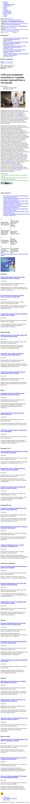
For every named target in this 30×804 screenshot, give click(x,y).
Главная (5, 1)
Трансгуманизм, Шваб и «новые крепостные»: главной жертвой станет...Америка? (13, 277)
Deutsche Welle (20, 21)
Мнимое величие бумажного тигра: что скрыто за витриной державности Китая (14, 758)
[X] (6, 183)
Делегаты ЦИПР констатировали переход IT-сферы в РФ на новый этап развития (14, 452)
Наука (4, 8)
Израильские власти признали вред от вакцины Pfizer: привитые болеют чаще (13, 682)
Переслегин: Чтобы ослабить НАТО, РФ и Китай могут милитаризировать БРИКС (15, 42)
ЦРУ (23, 26)
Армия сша (9, 27)
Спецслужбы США (9, 26)
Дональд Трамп (16, 23)
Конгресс (16, 26)
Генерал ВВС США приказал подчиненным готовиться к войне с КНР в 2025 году (12, 354)
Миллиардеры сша (4, 30)
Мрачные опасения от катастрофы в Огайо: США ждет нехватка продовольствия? (15, 38)
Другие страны (7, 13)
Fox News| (12, 21)
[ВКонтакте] (2, 183)
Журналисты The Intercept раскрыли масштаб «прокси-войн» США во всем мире (14, 46)
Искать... (3, 32)
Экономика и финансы (9, 4)
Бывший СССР (7, 10)
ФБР (25, 26)
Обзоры (5, 14)
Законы (5, 7)
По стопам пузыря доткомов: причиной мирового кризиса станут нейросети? (14, 567)
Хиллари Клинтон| (5, 24)
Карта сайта (6, 799)
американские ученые (10, 29)
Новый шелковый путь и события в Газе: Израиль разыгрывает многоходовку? (14, 527)
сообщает (20, 114)
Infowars (6, 21)
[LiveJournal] (8, 183)
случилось (19, 154)
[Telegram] (12, 183)
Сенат (20, 26)
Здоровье (5, 9)
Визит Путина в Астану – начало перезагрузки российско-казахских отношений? (13, 469)
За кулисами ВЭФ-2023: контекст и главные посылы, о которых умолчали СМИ (14, 50)
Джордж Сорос (23, 23)
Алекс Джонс (9, 23)
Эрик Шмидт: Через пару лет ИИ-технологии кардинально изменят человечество (12, 394)
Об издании (6, 797)
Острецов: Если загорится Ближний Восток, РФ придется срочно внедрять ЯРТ (13, 509)
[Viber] (10, 183)
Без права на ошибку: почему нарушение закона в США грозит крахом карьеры (14, 642)
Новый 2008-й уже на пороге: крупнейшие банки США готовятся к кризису (13, 602)
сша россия (15, 30)
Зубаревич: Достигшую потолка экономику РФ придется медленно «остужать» (13, 487)
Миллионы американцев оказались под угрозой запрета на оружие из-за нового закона (13, 624)
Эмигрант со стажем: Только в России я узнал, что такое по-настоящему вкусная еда (14, 718)
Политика (5, 3)
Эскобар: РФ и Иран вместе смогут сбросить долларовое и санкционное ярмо (12, 545)
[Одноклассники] (4, 183)
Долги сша (13, 27)
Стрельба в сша (18, 29)
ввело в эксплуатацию (17, 167)
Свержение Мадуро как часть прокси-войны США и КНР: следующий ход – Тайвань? (14, 740)
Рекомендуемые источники (10, 798)
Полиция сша (4, 27)
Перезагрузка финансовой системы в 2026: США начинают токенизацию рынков (13, 584)
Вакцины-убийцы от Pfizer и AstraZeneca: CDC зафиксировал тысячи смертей (13, 700)
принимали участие (10, 160)
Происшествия (7, 5)
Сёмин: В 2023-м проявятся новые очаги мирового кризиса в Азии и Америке (16, 54)
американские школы (24, 29)
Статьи (5, 16)
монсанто (10, 30)
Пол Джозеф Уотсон (15, 24)
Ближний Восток (7, 12)
